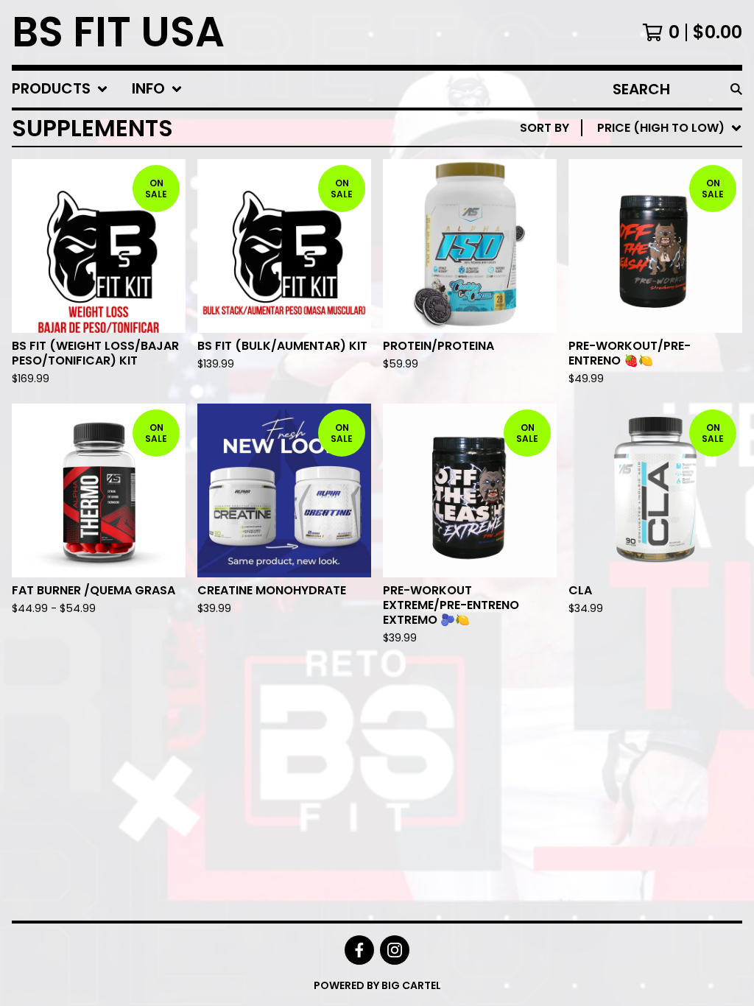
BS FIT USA (118, 32)
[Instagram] (394, 950)
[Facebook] (359, 950)
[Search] (736, 89)
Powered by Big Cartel (377, 985)
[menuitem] (60, 89)
